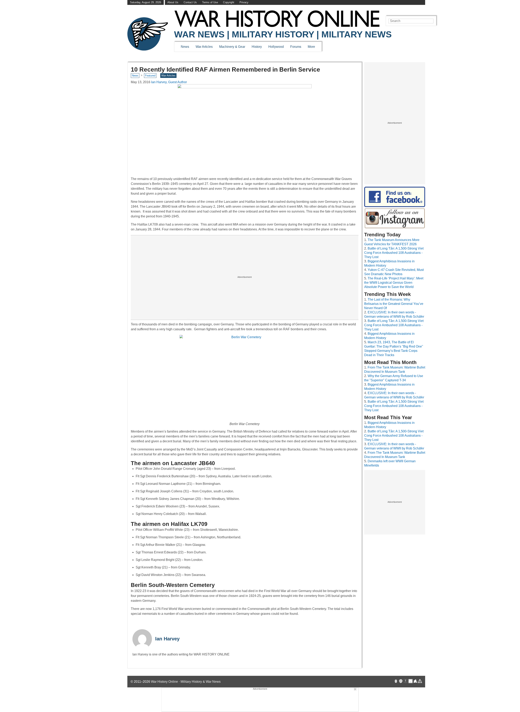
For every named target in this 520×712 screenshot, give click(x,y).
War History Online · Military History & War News (186, 681)
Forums (295, 46)
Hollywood (276, 46)
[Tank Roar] (410, 681)
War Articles (204, 46)
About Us (172, 2)
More (311, 46)
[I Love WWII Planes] (415, 681)
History (257, 46)
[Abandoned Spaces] (406, 681)
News (185, 46)
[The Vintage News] (396, 681)
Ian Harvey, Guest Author (169, 82)
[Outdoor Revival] (401, 681)
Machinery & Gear (232, 46)
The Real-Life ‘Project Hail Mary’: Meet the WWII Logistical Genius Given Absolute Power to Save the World (393, 283)
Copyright (228, 2)
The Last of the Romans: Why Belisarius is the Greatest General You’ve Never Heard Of (393, 304)
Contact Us (190, 2)
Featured (150, 75)
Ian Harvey (167, 638)
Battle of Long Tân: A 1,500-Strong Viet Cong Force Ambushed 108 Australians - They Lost (394, 253)
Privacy (243, 2)
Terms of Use (210, 2)
